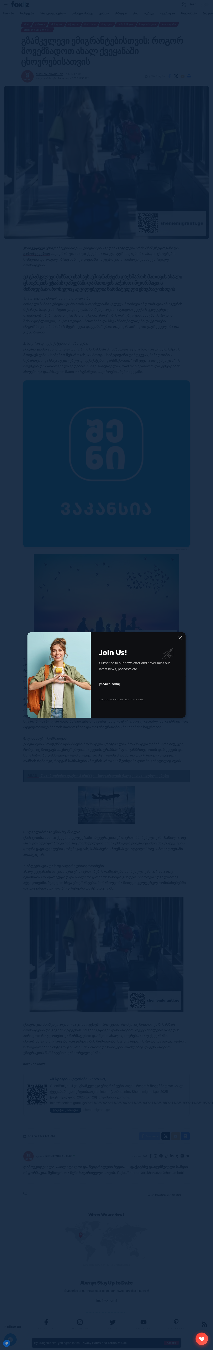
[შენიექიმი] (202, 1339)
